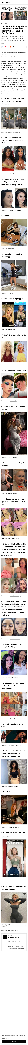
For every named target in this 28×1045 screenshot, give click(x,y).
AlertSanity (13, 293)
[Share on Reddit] (11, 47)
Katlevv (12, 248)
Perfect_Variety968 (15, 210)
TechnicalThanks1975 (16, 745)
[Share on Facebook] (2, 47)
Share (24, 46)
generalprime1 (14, 786)
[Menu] (25, 2)
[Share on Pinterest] (5, 47)
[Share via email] (13, 47)
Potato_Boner (14, 719)
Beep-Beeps (13, 174)
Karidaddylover (14, 538)
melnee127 (13, 401)
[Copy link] (16, 47)
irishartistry (13, 493)
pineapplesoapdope (15, 132)
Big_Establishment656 (16, 678)
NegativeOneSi (14, 930)
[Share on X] (8, 47)
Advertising (4, 23)
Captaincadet (14, 457)
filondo (12, 365)
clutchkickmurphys (15, 596)
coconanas (13, 329)
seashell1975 (14, 881)
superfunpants (14, 827)
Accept (14, 1041)
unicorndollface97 (15, 639)
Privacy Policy (5, 1038)
